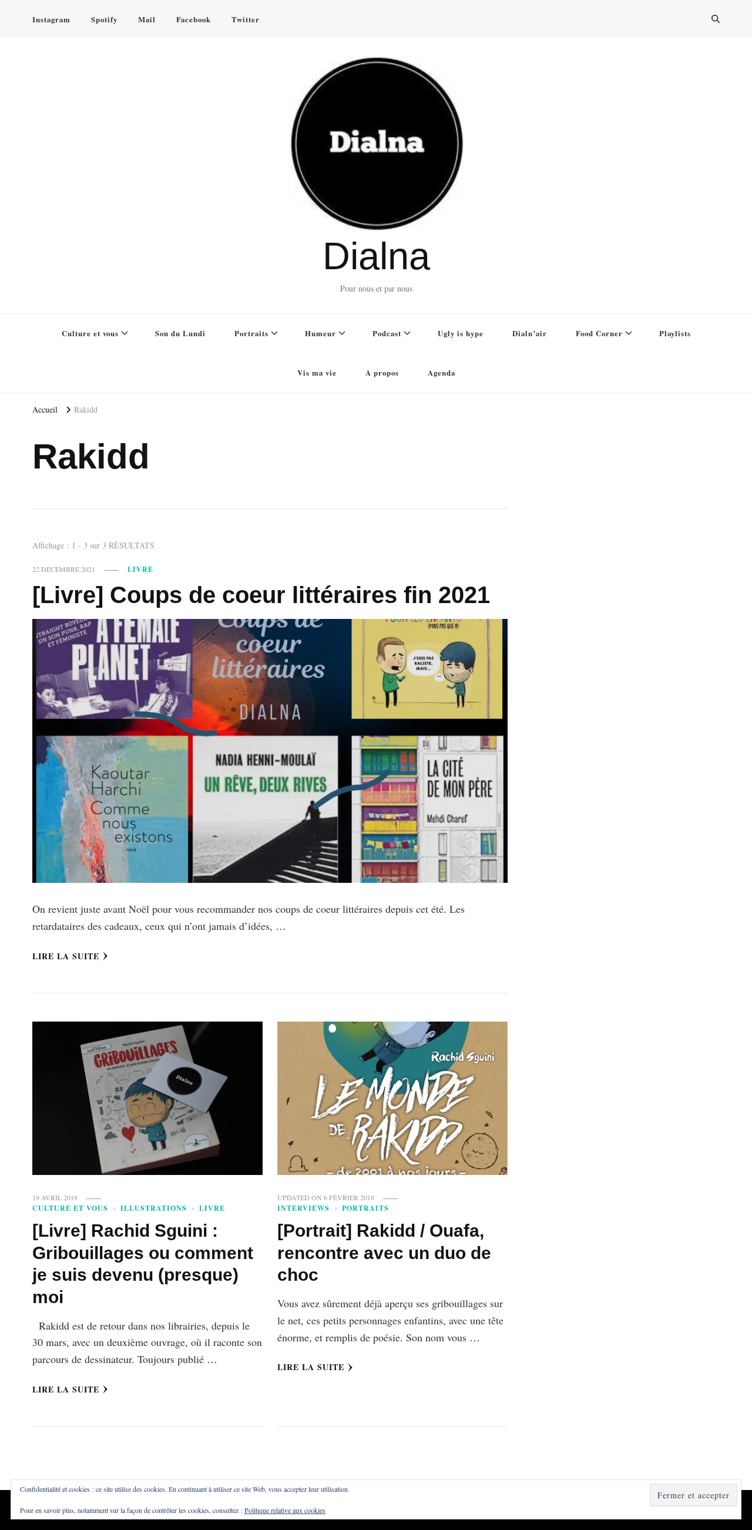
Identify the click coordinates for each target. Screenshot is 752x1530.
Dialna (376, 256)
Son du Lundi (180, 333)
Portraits (251, 333)
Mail (147, 19)
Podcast (386, 333)
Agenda (441, 372)
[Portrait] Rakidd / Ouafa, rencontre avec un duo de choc (384, 1252)
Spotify (104, 19)
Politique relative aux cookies (284, 1510)
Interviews (303, 1208)
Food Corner (599, 333)
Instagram (51, 19)
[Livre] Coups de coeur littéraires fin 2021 (261, 595)
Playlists (675, 333)
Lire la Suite (65, 956)
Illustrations (153, 1208)
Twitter (245, 19)
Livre (140, 569)
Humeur (320, 333)
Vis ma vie (317, 372)
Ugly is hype (461, 333)
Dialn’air (529, 333)
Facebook (193, 19)
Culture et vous (90, 333)
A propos (382, 372)
